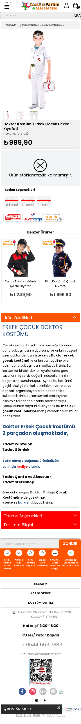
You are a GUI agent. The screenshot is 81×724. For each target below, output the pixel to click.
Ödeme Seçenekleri (22, 516)
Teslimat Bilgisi (18, 525)
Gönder (70, 543)
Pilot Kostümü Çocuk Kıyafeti (37, 283)
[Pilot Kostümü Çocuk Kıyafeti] (37, 257)
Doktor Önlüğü (42, 492)
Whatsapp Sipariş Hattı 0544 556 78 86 (70, 563)
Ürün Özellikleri (17, 318)
